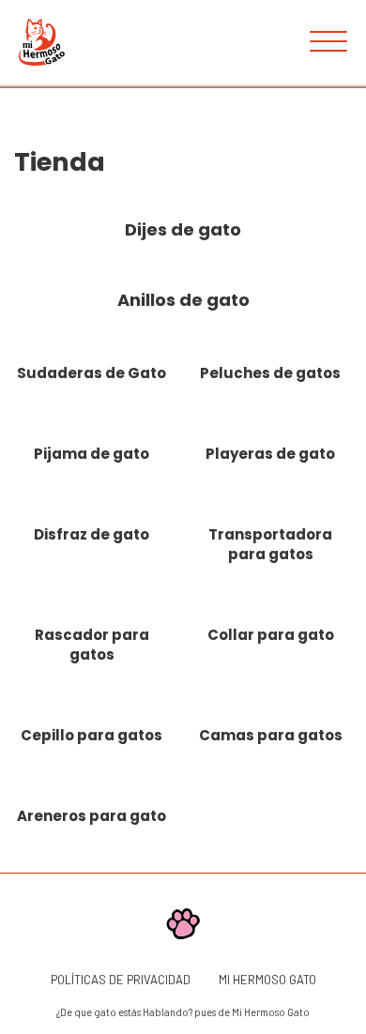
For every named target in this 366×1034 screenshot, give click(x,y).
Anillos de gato (183, 300)
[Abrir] (328, 42)
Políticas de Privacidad (121, 979)
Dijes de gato (183, 229)
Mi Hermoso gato (267, 979)
